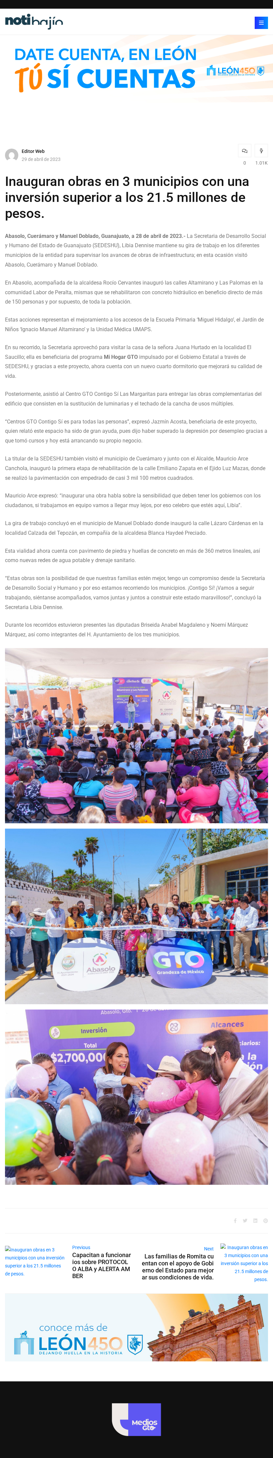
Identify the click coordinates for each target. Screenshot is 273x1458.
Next (209, 1248)
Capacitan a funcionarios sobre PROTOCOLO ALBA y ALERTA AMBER (101, 1265)
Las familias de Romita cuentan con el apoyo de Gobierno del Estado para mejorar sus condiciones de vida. (178, 1267)
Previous (81, 1247)
